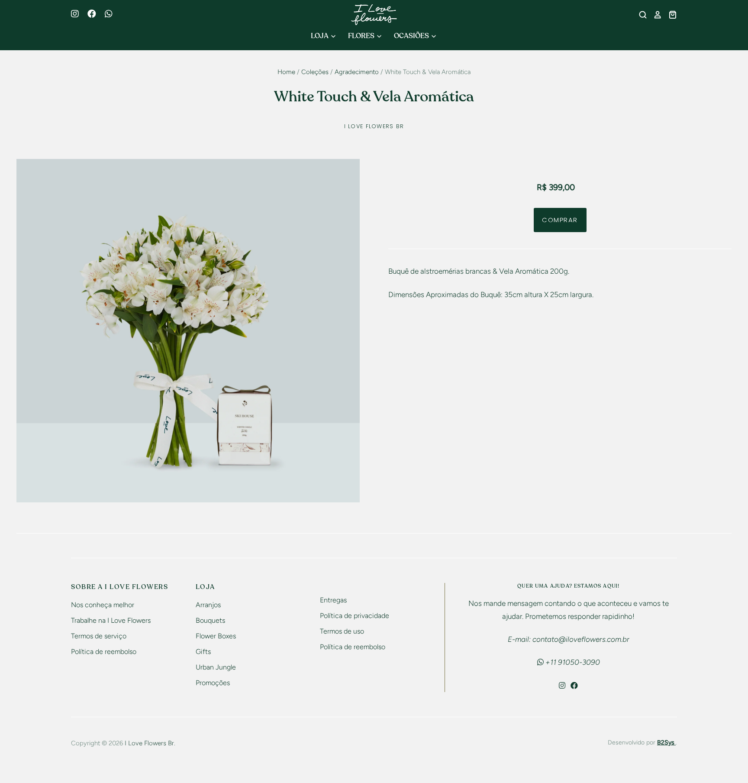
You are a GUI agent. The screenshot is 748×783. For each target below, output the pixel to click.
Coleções (315, 72)
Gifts (203, 651)
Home (286, 72)
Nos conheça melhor (102, 605)
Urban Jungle (216, 667)
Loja (320, 36)
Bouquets (210, 620)
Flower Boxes (216, 636)
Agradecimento (357, 72)
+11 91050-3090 (572, 662)
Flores (362, 36)
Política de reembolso (103, 651)
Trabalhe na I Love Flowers (111, 620)
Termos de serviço (98, 636)
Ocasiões (412, 36)
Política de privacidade (354, 616)
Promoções (213, 683)
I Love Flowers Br (374, 126)
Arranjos (208, 605)
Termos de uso (342, 631)
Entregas (333, 600)
